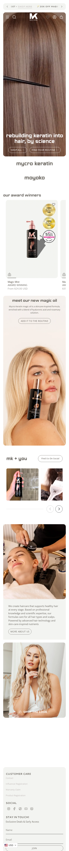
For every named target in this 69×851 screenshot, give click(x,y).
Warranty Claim (13, 789)
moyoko (34, 177)
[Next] (61, 6)
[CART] (61, 17)
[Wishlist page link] (47, 17)
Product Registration (16, 795)
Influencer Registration (17, 783)
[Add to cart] (64, 274)
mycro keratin (34, 163)
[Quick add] (9, 274)
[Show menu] (7, 17)
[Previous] (7, 6)
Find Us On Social (50, 458)
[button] (34, 163)
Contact (9, 778)
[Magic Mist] (32, 239)
